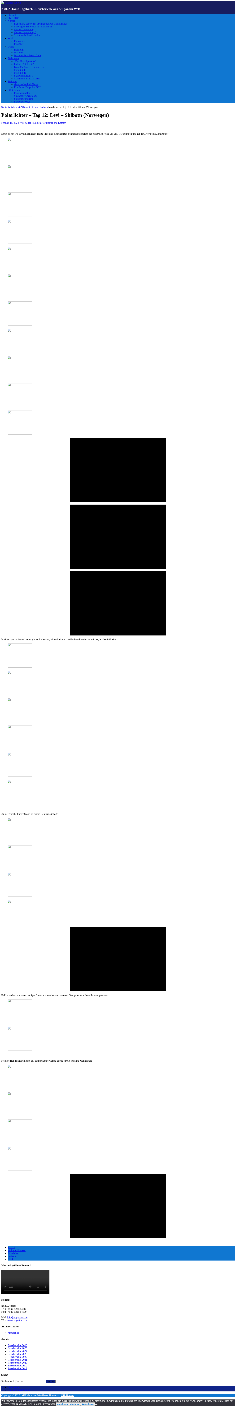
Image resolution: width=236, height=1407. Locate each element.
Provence (19, 44)
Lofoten (12, 1256)
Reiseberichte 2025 (17, 1348)
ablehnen (74, 1404)
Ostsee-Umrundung (24, 29)
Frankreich (19, 41)
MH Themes (67, 1395)
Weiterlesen (88, 1404)
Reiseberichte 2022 (17, 1357)
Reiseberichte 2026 (17, 1345)
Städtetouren (14, 90)
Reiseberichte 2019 (17, 1365)
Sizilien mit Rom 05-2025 (27, 78)
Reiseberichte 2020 (17, 1362)
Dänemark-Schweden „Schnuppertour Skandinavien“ (41, 23)
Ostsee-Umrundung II (25, 32)
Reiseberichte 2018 (17, 1368)
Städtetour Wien (22, 101)
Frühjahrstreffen (22, 93)
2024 (10, 1259)
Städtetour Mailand (23, 98)
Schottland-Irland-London (27, 35)
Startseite (12, 15)
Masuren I (19, 52)
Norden (11, 20)
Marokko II (20, 72)
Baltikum (18, 49)
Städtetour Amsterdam (25, 95)
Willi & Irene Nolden (30, 122)
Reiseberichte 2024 (17, 1351)
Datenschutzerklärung (19, 1390)
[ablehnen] (96, 1404)
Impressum (13, 1387)
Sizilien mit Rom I (23, 75)
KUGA (11, 1247)
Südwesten (13, 58)
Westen (11, 38)
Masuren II (13, 1332)
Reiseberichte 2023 (17, 1354)
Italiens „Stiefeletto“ (24, 64)
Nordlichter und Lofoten (53, 122)
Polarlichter (13, 1253)
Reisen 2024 (16, 107)
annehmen (62, 1404)
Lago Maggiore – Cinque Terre (30, 67)
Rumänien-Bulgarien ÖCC (27, 87)
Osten (11, 46)
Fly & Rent (13, 18)
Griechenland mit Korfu (26, 84)
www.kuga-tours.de (17, 1320)
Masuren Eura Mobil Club (27, 55)
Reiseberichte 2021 (17, 1359)
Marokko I (19, 70)
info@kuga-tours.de (17, 1317)
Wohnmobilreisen (17, 1250)
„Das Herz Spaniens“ (25, 61)
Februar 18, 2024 (10, 122)
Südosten (12, 81)
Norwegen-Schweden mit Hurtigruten (33, 26)
